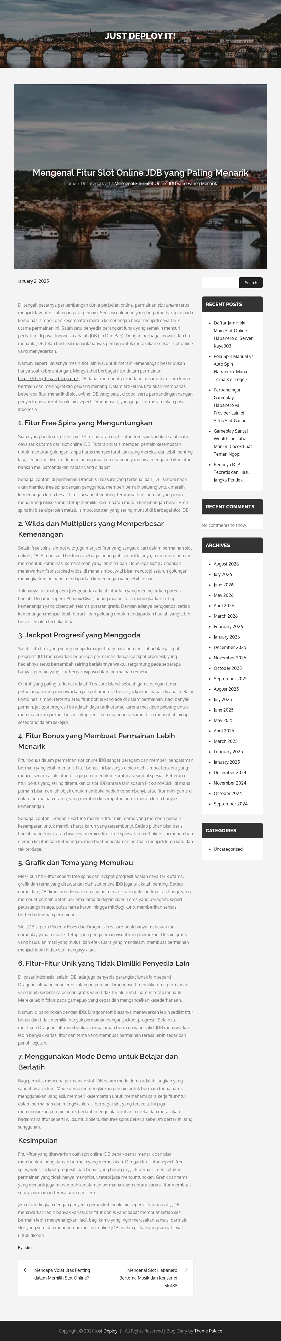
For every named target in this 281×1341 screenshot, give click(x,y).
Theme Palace (208, 1331)
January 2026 (227, 637)
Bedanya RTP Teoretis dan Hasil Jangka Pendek (231, 472)
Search (251, 282)
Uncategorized (228, 849)
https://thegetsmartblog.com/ (48, 378)
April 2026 (224, 605)
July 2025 (223, 699)
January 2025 (227, 762)
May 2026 (224, 595)
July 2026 (223, 574)
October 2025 (228, 668)
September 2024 (231, 804)
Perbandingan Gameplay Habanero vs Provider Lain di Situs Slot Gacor (230, 405)
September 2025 (231, 678)
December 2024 (230, 772)
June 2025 (224, 710)
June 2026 (224, 584)
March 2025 (226, 741)
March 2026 (226, 616)
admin (29, 1247)
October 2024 (228, 793)
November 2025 (230, 657)
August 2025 (226, 689)
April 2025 (224, 731)
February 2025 (228, 751)
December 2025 (230, 647)
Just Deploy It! (140, 36)
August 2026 (226, 564)
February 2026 (228, 626)
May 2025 (224, 720)
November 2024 (230, 783)
